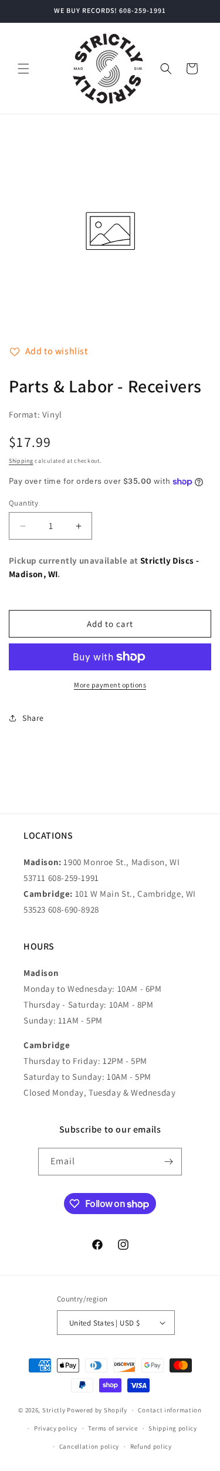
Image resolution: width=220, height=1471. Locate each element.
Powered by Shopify (97, 1410)
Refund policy (151, 1446)
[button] (23, 69)
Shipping (21, 461)
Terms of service (112, 1428)
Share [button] (33, 718)
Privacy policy (55, 1428)
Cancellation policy (89, 1446)
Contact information (169, 1410)
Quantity (23, 503)
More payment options (110, 684)
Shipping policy (172, 1428)
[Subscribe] (168, 1161)
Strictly (54, 1410)
